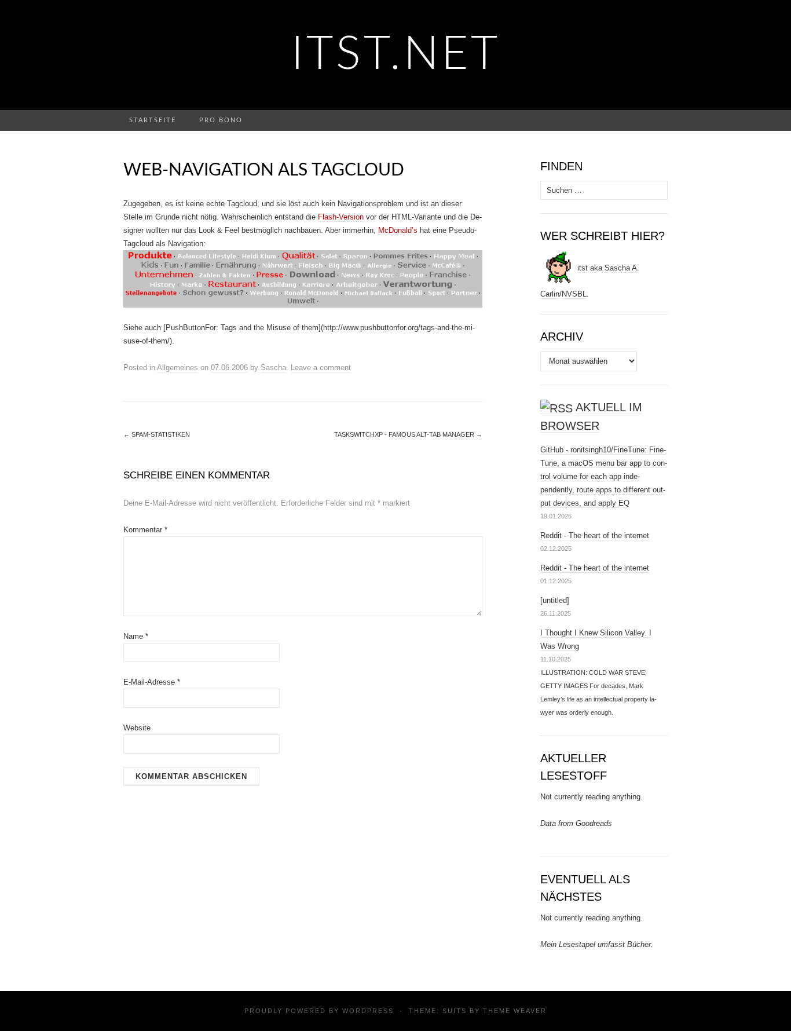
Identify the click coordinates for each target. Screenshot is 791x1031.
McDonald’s (398, 230)
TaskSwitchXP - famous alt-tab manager (408, 434)
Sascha (273, 367)
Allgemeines (177, 367)
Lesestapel (577, 944)
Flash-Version (341, 217)
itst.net (395, 55)
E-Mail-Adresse (151, 682)
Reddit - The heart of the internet (594, 535)
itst (582, 268)
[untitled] (554, 600)
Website (137, 727)
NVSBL (574, 294)
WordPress (368, 1010)
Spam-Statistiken (156, 434)
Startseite (152, 120)
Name (135, 636)
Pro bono (221, 120)
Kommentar (145, 529)
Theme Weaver (515, 1010)
